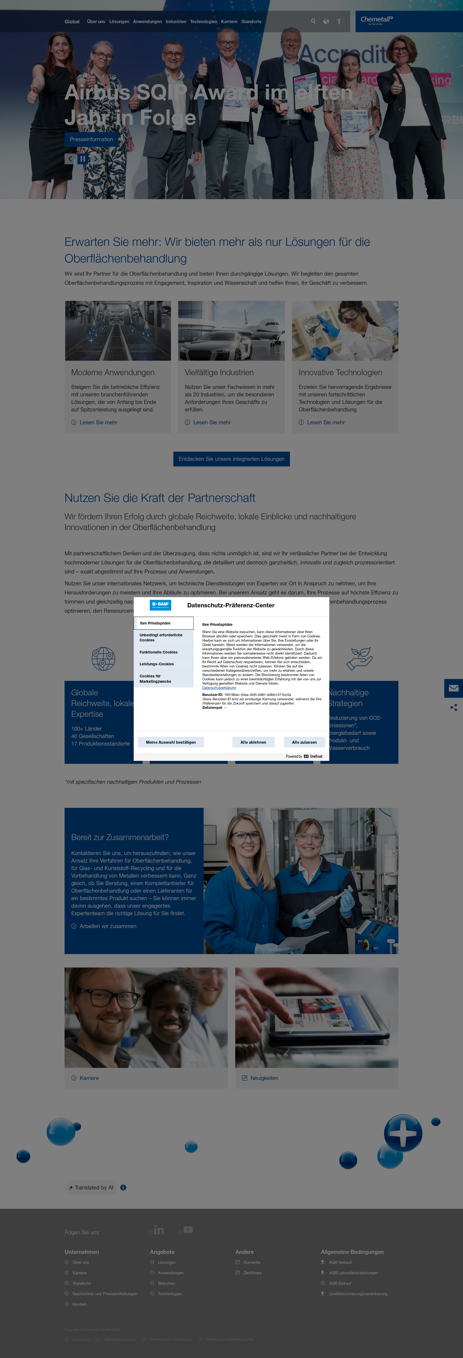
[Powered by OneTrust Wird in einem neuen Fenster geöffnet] (306, 757)
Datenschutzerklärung (219, 687)
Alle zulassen (304, 742)
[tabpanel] (263, 669)
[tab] (163, 623)
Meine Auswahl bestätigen (171, 742)
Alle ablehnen (253, 742)
